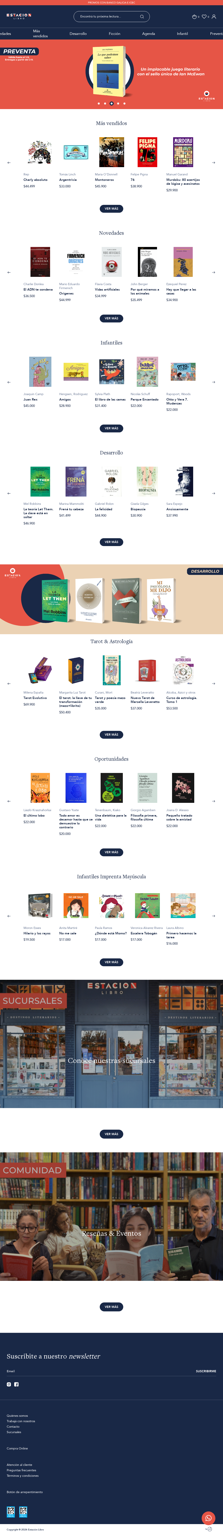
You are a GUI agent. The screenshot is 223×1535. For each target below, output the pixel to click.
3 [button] (112, 104)
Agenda (148, 33)
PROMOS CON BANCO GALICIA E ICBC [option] (111, 2)
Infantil (182, 33)
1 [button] (99, 104)
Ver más (111, 209)
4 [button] (118, 104)
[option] (111, 72)
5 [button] (125, 104)
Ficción (114, 33)
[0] (194, 16)
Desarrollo (78, 33)
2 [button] (105, 104)
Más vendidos (40, 34)
